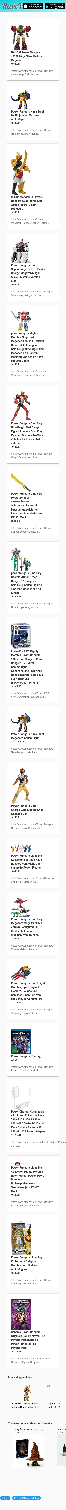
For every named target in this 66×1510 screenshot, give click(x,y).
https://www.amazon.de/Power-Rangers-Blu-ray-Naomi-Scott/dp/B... (32, 1068)
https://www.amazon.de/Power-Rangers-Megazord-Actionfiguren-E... (32, 947)
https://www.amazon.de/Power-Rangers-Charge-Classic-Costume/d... (32, 826)
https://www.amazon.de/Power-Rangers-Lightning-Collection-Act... (32, 879)
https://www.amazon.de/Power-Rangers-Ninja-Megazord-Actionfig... (32, 131)
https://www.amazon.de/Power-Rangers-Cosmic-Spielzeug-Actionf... (32, 605)
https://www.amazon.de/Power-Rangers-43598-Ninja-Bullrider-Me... (32, 72)
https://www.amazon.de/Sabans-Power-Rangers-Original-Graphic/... (32, 1360)
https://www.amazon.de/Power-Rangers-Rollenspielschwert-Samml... (32, 1203)
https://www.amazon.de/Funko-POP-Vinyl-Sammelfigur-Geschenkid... (30, 694)
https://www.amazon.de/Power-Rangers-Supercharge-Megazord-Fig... (32, 293)
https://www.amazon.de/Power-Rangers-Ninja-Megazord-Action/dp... (32, 750)
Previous (11, 1455)
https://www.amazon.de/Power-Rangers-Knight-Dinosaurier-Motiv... (32, 455)
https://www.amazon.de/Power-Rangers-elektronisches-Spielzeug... (32, 529)
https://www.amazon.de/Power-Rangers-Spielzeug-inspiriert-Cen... (32, 1011)
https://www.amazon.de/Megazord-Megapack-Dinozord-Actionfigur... (29, 373)
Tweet (5, 1498)
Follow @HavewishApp (26, 1498)
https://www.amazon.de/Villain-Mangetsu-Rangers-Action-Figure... (30, 221)
